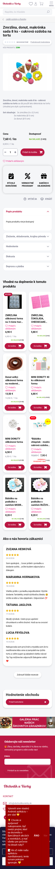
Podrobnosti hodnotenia (40, 42)
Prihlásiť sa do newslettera (17, 771)
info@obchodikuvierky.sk (20, 803)
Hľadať (48, 12)
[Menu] (51, 3)
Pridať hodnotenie (16, 702)
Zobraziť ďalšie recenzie (27, 675)
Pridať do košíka (29, 152)
